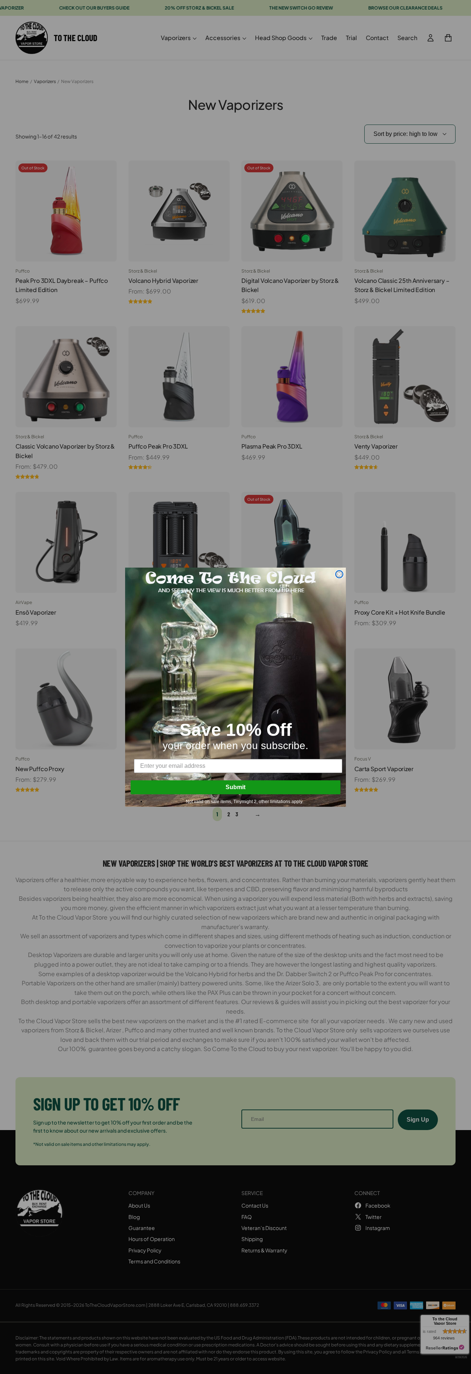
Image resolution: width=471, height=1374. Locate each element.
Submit (235, 787)
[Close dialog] (339, 574)
